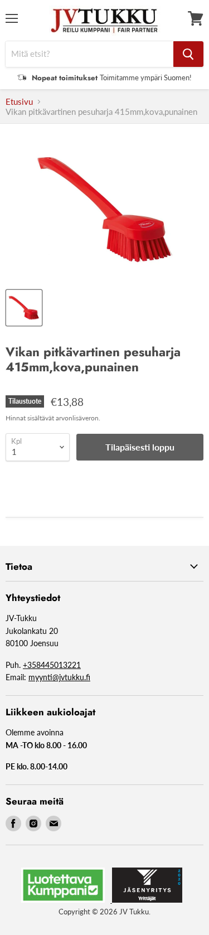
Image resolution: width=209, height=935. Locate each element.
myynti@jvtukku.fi (59, 677)
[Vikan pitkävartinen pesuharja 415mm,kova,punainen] (24, 308)
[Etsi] (188, 54)
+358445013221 (52, 665)
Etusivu (19, 101)
